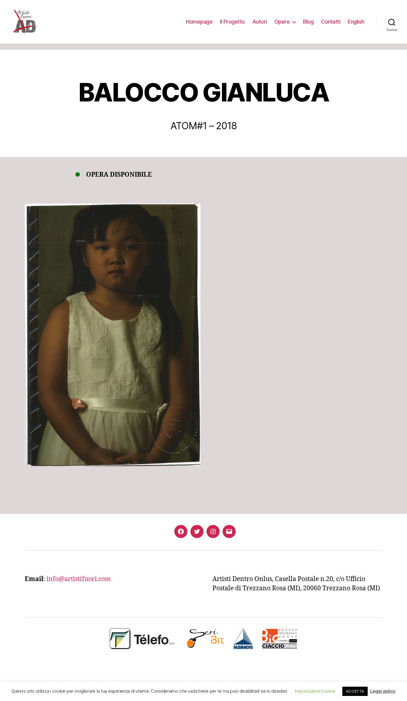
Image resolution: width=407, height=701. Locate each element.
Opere (282, 22)
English (356, 22)
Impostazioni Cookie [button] (315, 691)
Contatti (330, 22)
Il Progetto (232, 22)
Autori (259, 22)
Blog (308, 22)
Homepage (199, 22)
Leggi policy (383, 691)
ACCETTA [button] (355, 691)
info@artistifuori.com (78, 579)
